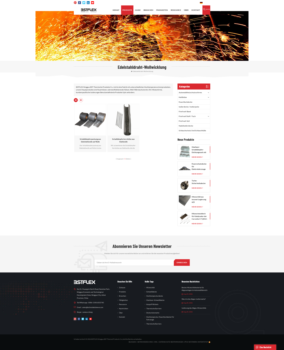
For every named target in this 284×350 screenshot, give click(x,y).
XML (155, 342)
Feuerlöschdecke (185, 102)
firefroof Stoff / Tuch (187, 116)
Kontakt (195, 10)
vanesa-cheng (87, 312)
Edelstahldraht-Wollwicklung (143, 71)
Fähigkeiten (162, 10)
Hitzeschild (150, 287)
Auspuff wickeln (152, 304)
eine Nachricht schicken (265, 348)
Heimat (116, 10)
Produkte (127, 10)
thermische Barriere (153, 309)
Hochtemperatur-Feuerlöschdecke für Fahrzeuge (160, 318)
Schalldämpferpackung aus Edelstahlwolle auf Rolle (90, 140)
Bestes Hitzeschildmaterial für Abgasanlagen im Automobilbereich (194, 289)
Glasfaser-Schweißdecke (155, 300)
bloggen (132, 342)
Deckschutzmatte (152, 313)
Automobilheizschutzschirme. (190, 92)
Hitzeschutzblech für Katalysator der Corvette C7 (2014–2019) (199, 216)
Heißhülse (183, 97)
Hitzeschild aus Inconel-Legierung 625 (199, 199)
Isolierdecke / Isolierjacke (189, 107)
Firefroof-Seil (184, 121)
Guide (138, 10)
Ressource (176, 10)
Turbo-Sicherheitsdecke (199, 182)
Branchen (148, 10)
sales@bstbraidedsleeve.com (165, 3)
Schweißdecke (151, 292)
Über (186, 10)
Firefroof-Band (185, 111)
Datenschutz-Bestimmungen (171, 342)
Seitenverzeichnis (145, 342)
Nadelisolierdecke (186, 126)
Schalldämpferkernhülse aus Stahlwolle (123, 140)
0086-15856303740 (189, 3)
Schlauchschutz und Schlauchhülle (192, 130)
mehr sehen (90, 134)
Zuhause (122, 287)
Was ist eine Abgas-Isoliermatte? (194, 299)
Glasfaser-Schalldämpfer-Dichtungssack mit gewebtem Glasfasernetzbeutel (200, 150)
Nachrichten (123, 309)
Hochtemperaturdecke (154, 296)
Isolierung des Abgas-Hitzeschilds (194, 308)
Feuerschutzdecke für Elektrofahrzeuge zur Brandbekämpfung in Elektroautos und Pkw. (200, 166)
